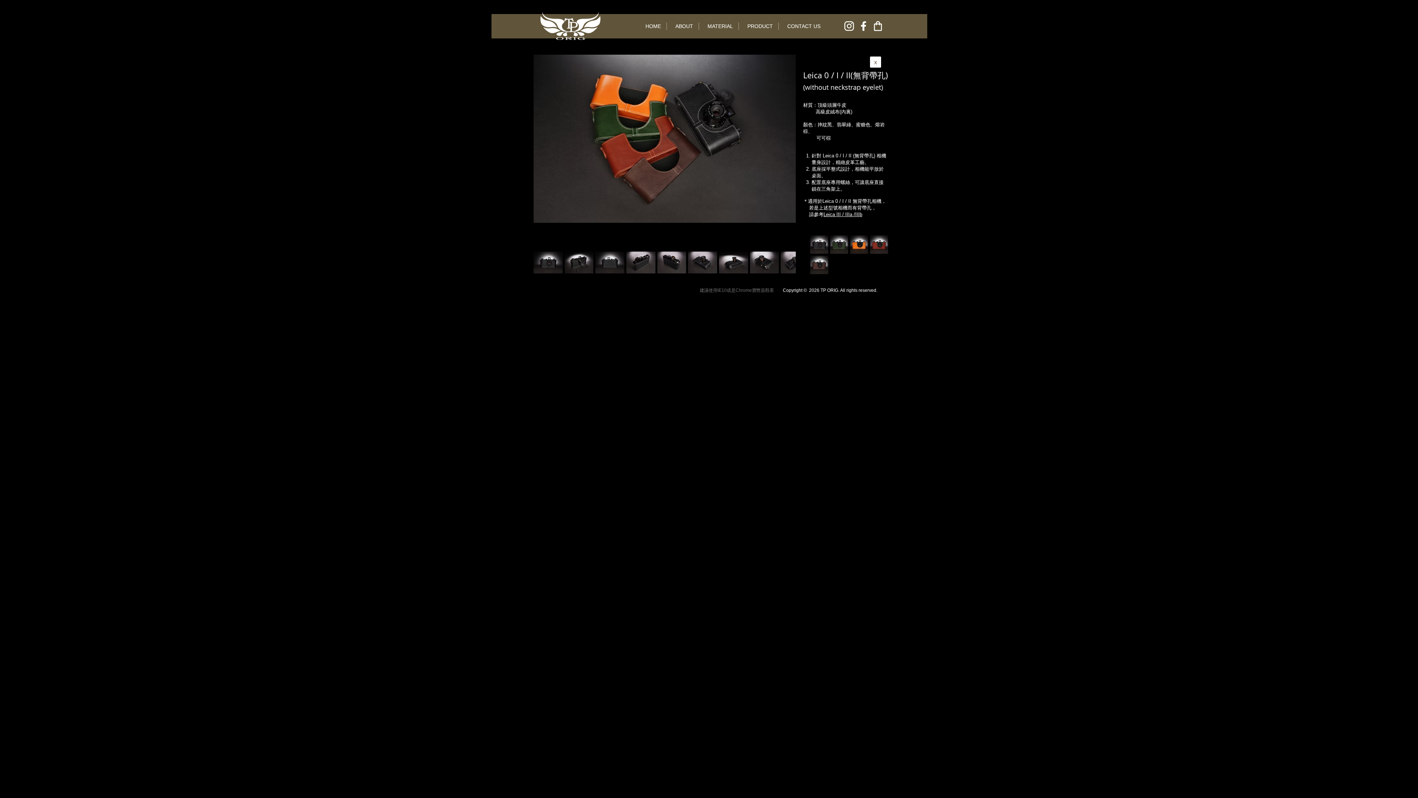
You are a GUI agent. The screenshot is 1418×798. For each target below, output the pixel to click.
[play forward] (786, 262)
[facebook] (863, 26)
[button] (579, 262)
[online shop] (877, 26)
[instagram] (849, 26)
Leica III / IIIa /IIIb (842, 214)
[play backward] (543, 262)
